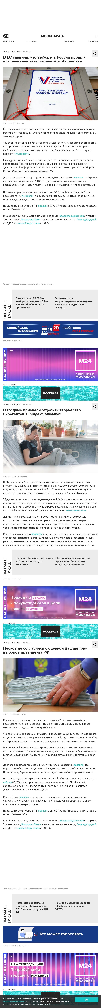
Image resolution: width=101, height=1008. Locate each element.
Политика (27, 51)
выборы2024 (17, 341)
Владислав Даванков (71, 216)
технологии (16, 579)
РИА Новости (21, 154)
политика (7, 341)
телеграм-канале (76, 510)
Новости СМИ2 (9, 385)
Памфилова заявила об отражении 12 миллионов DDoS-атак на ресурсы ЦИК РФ (32, 907)
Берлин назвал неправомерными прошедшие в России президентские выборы (73, 303)
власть (6, 945)
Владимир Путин (31, 219)
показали (27, 196)
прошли (42, 206)
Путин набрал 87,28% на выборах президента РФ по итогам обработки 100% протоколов (32, 303)
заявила (78, 765)
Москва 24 (50, 36)
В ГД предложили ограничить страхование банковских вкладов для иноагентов (72, 561)
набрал (7, 782)
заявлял (78, 177)
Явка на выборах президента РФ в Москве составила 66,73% (72, 906)
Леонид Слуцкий (86, 219)
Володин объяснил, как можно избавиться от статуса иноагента (34, 561)
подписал (36, 534)
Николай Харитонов (28, 223)
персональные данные (13, 1001)
